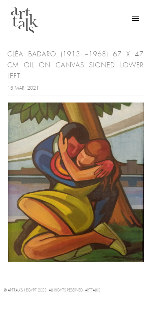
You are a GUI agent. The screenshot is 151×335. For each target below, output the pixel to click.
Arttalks (92, 291)
